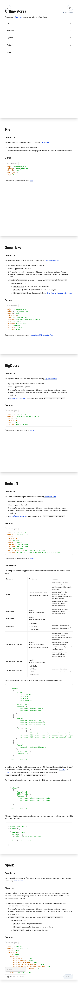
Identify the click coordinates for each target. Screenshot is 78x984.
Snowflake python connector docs (59, 293)
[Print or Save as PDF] (70, 8)
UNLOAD (62, 770)
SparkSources (18, 881)
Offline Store (18, 17)
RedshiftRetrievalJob (16, 516)
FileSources (45, 142)
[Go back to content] (8, 8)
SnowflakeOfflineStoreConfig (41, 335)
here (31, 181)
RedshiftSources (50, 497)
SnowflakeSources (52, 260)
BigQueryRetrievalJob (17, 398)
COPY (7, 772)
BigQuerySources (50, 379)
